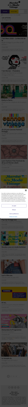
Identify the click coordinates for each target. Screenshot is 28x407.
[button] (26, 190)
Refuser (14, 209)
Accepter (14, 205)
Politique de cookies (13, 216)
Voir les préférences (14, 213)
